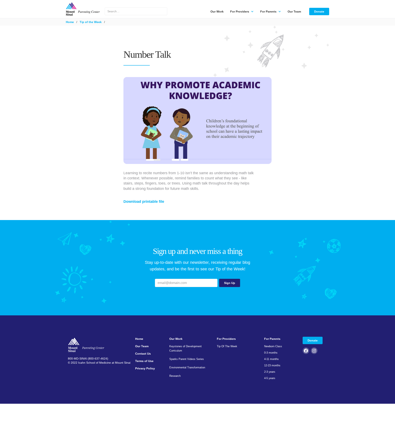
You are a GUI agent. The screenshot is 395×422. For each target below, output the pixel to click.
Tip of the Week (91, 22)
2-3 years (269, 371)
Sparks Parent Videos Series (186, 359)
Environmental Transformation (187, 367)
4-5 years (269, 378)
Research (175, 375)
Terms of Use (144, 361)
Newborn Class (273, 346)
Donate (319, 11)
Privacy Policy (145, 368)
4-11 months (271, 359)
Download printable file (143, 201)
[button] (242, 11)
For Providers (226, 338)
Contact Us (143, 353)
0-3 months (271, 352)
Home (70, 22)
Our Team (294, 11)
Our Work (217, 11)
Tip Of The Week (227, 346)
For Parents (272, 338)
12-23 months (272, 365)
